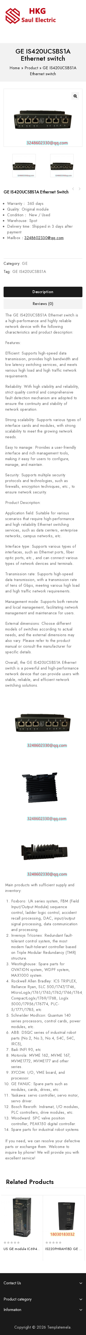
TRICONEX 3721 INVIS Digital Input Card (79, 189)
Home (15, 68)
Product (31, 68)
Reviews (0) (43, 303)
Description (43, 292)
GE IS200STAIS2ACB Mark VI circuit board (73, 189)
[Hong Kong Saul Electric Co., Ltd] (40, 15)
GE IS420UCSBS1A (29, 271)
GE (24, 263)
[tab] (43, 292)
